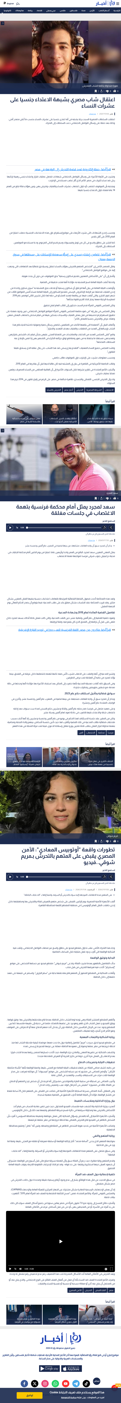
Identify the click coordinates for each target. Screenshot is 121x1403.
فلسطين (73, 10)
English (10, 3)
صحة (83, 10)
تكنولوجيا (7, 10)
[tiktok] (86, 1383)
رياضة (30, 10)
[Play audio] (10, 527)
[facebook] (24, 1383)
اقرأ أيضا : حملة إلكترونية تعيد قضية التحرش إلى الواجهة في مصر (73, 169)
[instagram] (45, 1383)
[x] (34, 1383)
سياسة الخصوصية (69, 1397)
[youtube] (65, 1383)
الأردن (92, 10)
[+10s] (111, 527)
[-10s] (104, 527)
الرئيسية (116, 10)
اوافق (29, 1395)
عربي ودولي (51, 10)
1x (17, 527)
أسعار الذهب (104, 10)
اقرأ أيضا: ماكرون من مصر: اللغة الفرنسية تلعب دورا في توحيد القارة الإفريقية (64, 629)
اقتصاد (39, 10)
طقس (63, 10)
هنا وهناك (19, 10)
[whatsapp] (55, 1383)
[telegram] (76, 1383)
